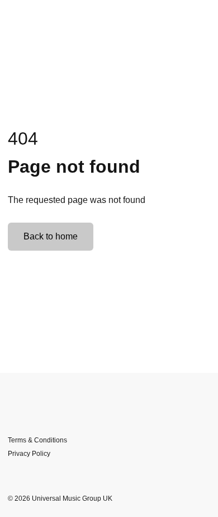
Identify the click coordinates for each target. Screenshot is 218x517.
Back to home (50, 236)
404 (23, 138)
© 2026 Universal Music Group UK (60, 498)
